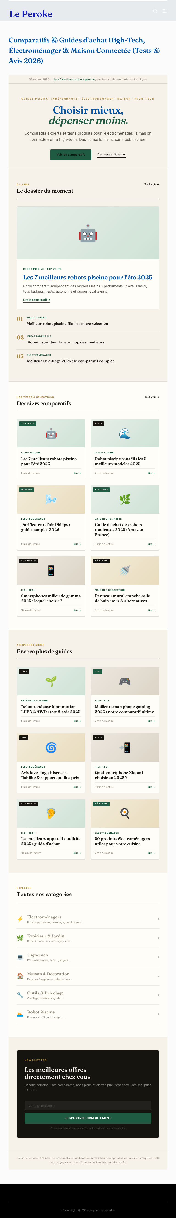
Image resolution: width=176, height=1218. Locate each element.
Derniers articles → (111, 154)
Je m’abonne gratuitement (88, 1118)
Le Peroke (30, 13)
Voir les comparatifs (71, 154)
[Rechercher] (155, 11)
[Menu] (165, 11)
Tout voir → (151, 184)
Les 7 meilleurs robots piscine (74, 79)
